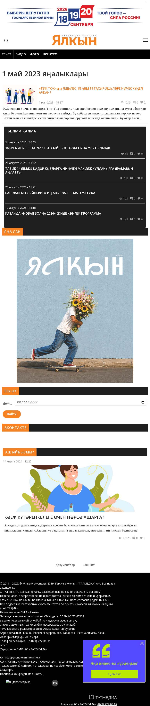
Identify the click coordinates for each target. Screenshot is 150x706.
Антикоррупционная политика (20, 657)
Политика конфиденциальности (21, 674)
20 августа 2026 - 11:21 (20, 187)
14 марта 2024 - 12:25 (17, 461)
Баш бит (89, 565)
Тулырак (114, 674)
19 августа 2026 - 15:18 (20, 208)
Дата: (7, 403)
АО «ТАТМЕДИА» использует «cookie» (25, 661)
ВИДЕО (21, 54)
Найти (12, 414)
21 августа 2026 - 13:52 (20, 163)
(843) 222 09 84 (107, 704)
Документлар (65, 565)
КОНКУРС (50, 54)
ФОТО (34, 54)
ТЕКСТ (6, 54)
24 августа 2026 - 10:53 (20, 142)
